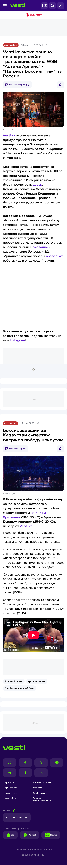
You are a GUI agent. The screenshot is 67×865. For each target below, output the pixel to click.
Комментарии (17, 448)
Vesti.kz (9, 135)
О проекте (8, 782)
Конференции (40, 793)
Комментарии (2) (19, 84)
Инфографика (10, 787)
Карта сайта (9, 798)
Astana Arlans (10, 45)
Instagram (17, 340)
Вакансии (37, 787)
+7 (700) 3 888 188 (16, 817)
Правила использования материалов (33, 849)
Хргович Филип (37, 681)
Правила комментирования (42, 799)
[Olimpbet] (33, 15)
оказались (41, 247)
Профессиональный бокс (19, 688)
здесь (37, 184)
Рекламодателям (42, 782)
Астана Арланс (14, 681)
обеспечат (54, 256)
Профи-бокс (10, 423)
